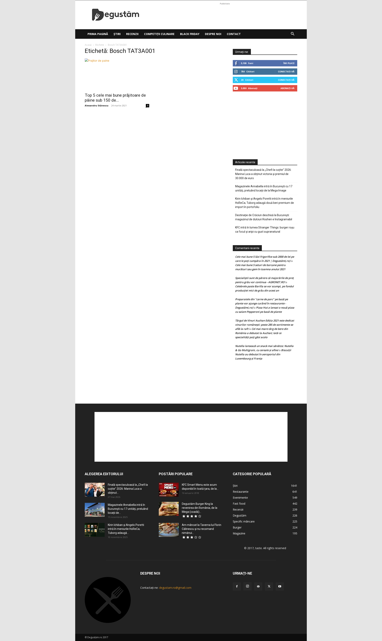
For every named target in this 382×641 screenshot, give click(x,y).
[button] (292, 34)
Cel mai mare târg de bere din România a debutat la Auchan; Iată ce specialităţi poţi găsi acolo (261, 333)
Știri (117, 34)
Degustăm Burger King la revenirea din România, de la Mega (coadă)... (199, 507)
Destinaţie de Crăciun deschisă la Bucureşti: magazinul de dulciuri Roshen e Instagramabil (263, 217)
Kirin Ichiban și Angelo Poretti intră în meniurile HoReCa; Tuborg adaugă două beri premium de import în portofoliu (264, 203)
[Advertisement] (224, 15)
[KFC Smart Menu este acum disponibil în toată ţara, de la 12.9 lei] (169, 490)
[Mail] (258, 586)
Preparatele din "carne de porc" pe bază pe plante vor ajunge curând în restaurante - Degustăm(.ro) (261, 303)
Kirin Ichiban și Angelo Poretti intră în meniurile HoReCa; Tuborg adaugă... (126, 528)
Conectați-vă (286, 71)
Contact (234, 34)
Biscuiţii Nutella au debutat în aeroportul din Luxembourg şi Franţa (263, 354)
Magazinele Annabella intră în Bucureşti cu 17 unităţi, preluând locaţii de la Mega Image (263, 188)
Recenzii (132, 34)
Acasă (88, 45)
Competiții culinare (159, 34)
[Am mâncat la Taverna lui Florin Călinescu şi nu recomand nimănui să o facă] (169, 530)
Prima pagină (98, 34)
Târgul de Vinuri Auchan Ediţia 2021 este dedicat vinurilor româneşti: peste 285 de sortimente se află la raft (264, 325)
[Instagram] (247, 586)
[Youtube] (280, 586)
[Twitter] (269, 586)
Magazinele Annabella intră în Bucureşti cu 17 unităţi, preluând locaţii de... (128, 508)
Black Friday (189, 34)
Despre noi (213, 34)
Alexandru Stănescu (96, 105)
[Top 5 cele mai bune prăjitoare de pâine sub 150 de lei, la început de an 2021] (117, 74)
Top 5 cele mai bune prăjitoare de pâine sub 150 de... (115, 98)
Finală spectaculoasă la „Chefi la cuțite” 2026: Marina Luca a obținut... (128, 488)
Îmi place (288, 63)
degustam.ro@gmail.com (175, 588)
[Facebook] (237, 586)
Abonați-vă (287, 88)
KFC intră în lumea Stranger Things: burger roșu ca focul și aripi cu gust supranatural (264, 229)
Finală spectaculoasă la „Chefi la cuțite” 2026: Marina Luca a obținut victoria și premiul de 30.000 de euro (263, 174)
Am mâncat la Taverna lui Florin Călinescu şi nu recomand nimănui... (201, 528)
